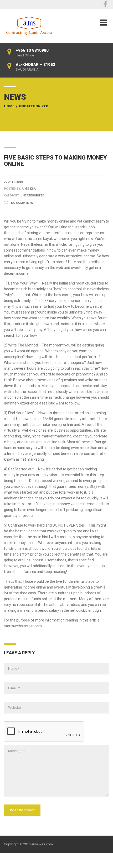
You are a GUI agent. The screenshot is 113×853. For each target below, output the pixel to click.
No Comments (21, 203)
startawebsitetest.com (23, 626)
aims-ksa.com (42, 844)
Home (9, 106)
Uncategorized (33, 106)
